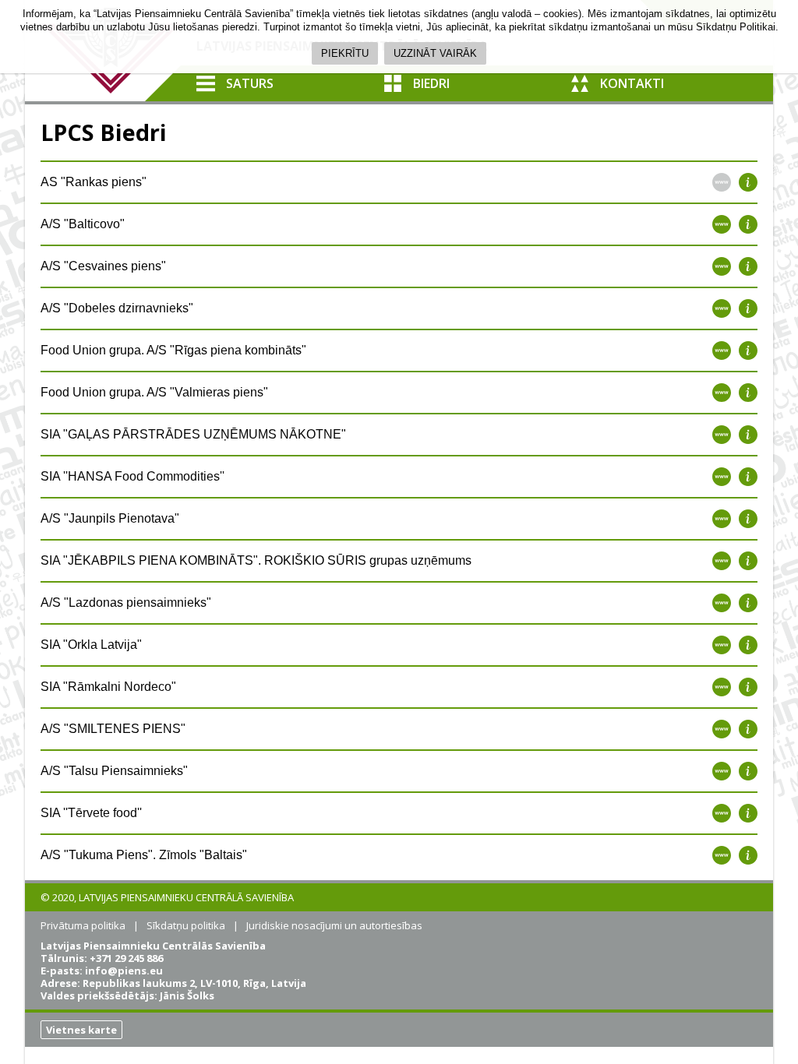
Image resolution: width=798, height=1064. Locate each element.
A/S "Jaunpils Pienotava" (110, 518)
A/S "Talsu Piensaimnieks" (114, 770)
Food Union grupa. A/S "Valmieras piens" (154, 392)
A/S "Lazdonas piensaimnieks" (126, 602)
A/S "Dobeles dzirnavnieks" (117, 308)
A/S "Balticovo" (83, 224)
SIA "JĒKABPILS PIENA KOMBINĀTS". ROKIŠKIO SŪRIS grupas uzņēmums (256, 560)
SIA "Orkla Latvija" (91, 644)
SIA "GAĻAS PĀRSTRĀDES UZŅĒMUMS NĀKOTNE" (193, 434)
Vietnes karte (81, 1030)
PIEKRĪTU (345, 53)
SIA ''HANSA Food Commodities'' (132, 476)
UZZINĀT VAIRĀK (435, 53)
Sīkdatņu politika (186, 925)
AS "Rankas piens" (94, 181)
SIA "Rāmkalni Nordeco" (108, 686)
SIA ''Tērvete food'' (91, 812)
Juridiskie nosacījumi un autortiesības (334, 925)
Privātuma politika (83, 925)
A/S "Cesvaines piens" (103, 266)
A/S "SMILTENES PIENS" (113, 728)
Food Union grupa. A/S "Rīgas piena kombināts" (173, 350)
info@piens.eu (124, 971)
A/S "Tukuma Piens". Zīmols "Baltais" (144, 854)
